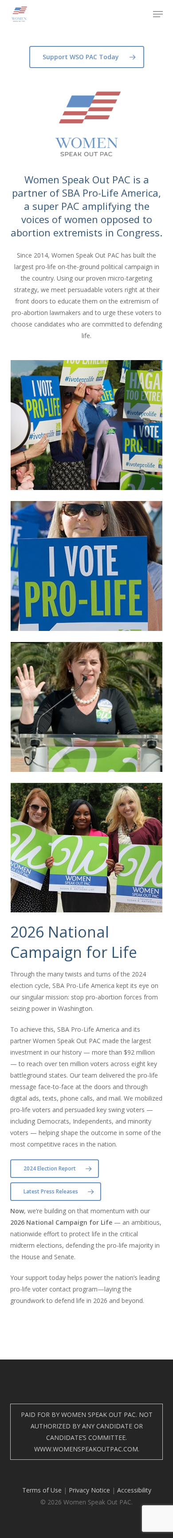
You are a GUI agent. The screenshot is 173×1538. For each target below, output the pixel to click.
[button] (158, 14)
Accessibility (134, 1490)
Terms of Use (42, 1490)
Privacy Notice (89, 1490)
